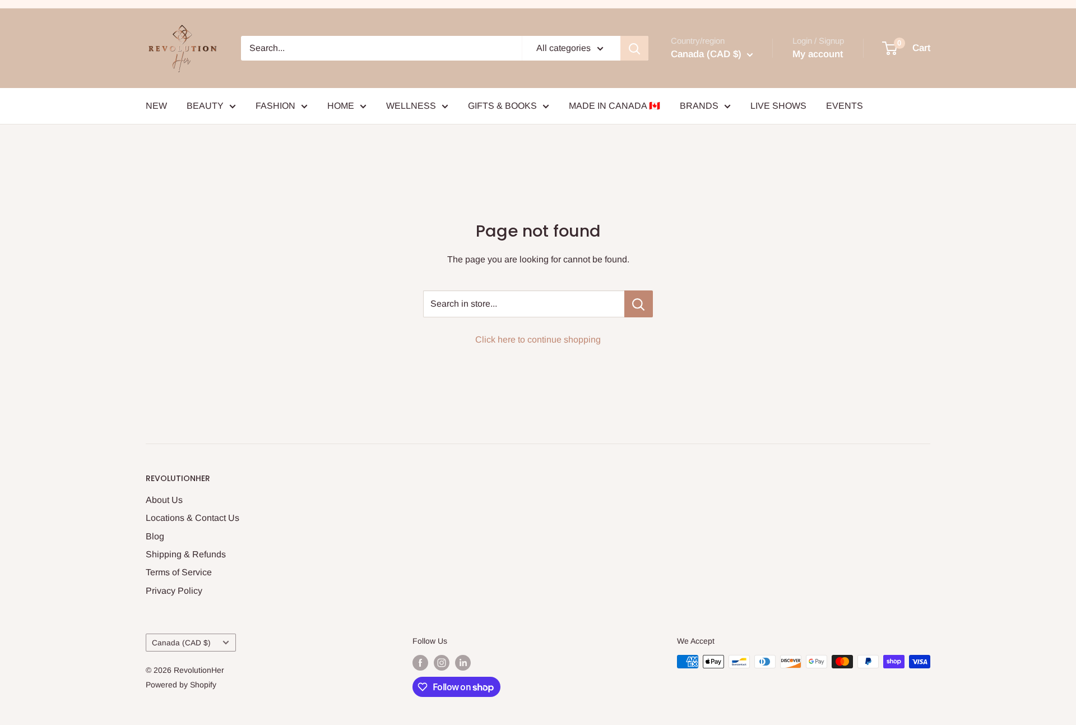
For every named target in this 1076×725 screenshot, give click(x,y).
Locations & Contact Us (192, 518)
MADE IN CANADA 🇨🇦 (614, 105)
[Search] (634, 48)
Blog (155, 536)
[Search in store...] (638, 303)
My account (817, 54)
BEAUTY (205, 105)
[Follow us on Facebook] (420, 663)
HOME (340, 105)
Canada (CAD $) (181, 643)
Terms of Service (179, 572)
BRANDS (699, 105)
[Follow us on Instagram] (441, 663)
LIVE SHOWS (778, 105)
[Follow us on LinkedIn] (463, 663)
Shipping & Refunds (186, 554)
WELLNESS (411, 105)
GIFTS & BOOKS (502, 105)
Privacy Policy (174, 590)
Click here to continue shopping (538, 339)
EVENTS (844, 105)
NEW (156, 105)
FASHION (275, 105)
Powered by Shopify (181, 684)
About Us (164, 500)
